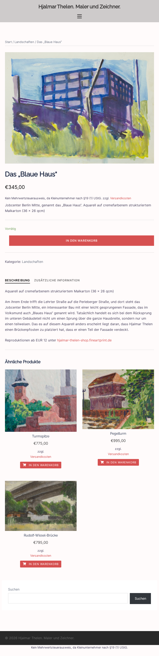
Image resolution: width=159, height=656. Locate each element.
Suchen (13, 589)
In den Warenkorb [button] (43, 465)
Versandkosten (120, 198)
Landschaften (24, 42)
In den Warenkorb (82, 240)
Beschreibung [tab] (17, 280)
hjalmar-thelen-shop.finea (77, 340)
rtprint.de (104, 340)
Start (8, 42)
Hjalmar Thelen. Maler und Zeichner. (79, 7)
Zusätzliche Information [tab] (57, 280)
